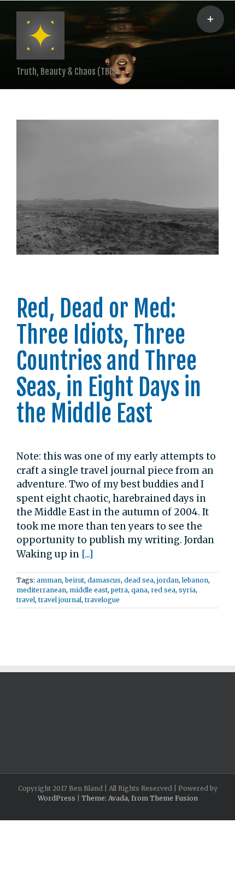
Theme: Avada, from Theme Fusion (139, 798)
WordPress (56, 798)
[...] (87, 554)
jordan (168, 580)
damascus (104, 580)
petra (119, 590)
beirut (74, 580)
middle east (88, 590)
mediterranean (41, 590)
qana (139, 590)
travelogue (102, 600)
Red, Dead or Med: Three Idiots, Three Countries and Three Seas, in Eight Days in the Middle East (108, 361)
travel (25, 600)
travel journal (59, 600)
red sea (163, 590)
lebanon (195, 580)
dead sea (139, 580)
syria (187, 590)
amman (49, 580)
